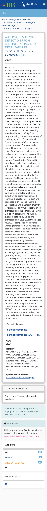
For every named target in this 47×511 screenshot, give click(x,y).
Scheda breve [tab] (15, 324)
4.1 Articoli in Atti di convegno (18, 28)
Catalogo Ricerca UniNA (19, 19)
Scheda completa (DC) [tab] (20, 334)
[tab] (38, 334)
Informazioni (12, 423)
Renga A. (14, 54)
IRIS (3, 19)
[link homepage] (9, 4)
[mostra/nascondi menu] (44, 4)
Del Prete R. (12, 51)
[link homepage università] (30, 4)
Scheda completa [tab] (17, 329)
